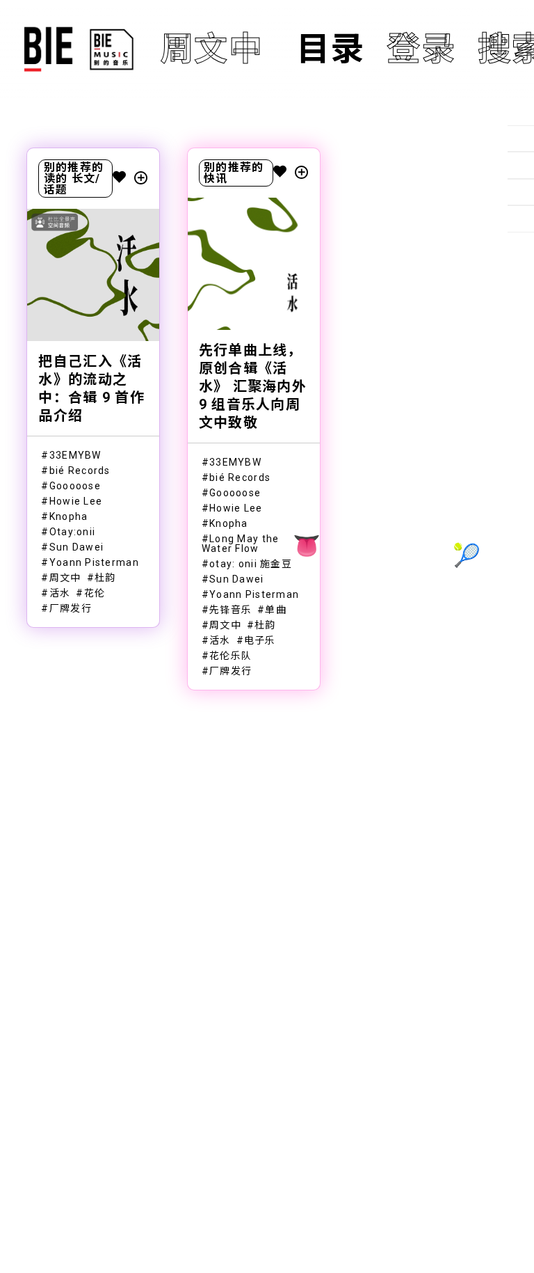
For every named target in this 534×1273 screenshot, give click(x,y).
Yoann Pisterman (94, 562)
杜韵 (105, 577)
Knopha (68, 516)
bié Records (80, 470)
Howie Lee (76, 501)
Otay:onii (72, 531)
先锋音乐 (230, 609)
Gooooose (75, 485)
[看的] (521, 192)
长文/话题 (72, 184)
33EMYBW (75, 455)
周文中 (65, 577)
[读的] (521, 165)
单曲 (275, 609)
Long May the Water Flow (241, 543)
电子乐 (260, 640)
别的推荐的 (74, 167)
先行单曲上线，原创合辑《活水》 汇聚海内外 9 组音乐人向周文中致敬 (253, 386)
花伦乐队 (230, 655)
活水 (60, 593)
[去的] (521, 218)
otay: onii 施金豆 (250, 563)
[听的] (521, 138)
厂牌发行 (70, 608)
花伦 (95, 593)
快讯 (216, 178)
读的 (56, 178)
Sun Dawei (76, 547)
